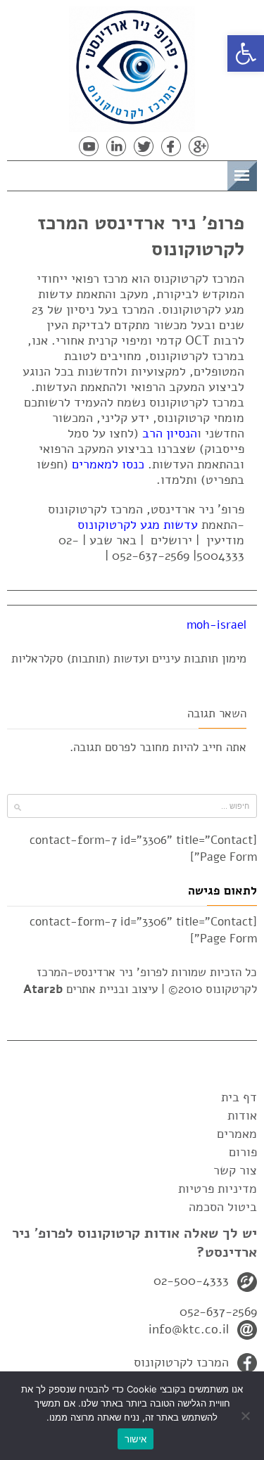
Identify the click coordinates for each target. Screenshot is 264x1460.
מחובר (154, 747)
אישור (135, 1439)
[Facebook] (171, 146)
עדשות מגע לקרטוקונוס (137, 524)
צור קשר (235, 1170)
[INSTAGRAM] (61, 146)
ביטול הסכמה (223, 1206)
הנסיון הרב (169, 433)
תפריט (205, 173)
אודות (242, 1115)
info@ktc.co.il (189, 1329)
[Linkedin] (116, 146)
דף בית (239, 1097)
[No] (246, 1416)
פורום (243, 1152)
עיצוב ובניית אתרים (90, 989)
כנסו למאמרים (108, 464)
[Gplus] (198, 146)
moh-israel (216, 625)
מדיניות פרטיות (217, 1188)
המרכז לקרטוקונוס (181, 1362)
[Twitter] (143, 146)
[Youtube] (89, 146)
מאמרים (237, 1133)
